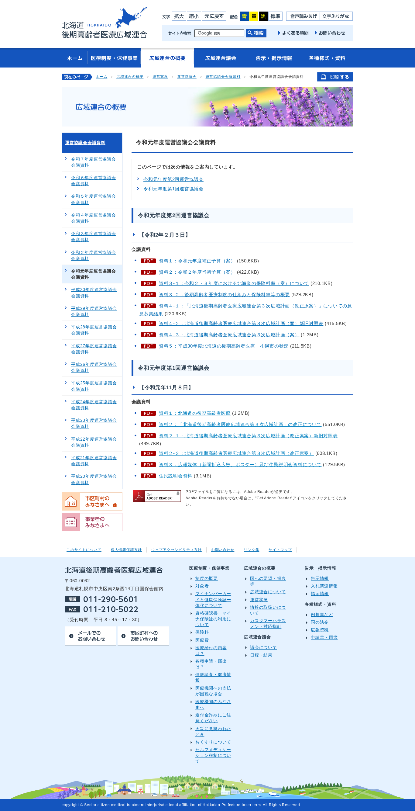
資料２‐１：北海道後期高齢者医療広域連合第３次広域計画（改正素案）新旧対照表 (248, 435)
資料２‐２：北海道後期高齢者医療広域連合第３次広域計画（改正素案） (236, 453)
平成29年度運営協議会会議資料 (94, 311)
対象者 (202, 586)
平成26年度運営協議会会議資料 (94, 367)
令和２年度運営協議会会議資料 (93, 255)
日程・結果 (261, 655)
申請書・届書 (324, 637)
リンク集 (251, 550)
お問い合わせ (223, 550)
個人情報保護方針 (126, 550)
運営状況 (160, 77)
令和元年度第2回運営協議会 (173, 179)
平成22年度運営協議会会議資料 (94, 442)
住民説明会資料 (175, 475)
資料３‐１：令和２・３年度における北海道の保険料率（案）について (234, 283)
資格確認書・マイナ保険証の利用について (213, 619)
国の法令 (320, 622)
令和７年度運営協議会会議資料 (93, 162)
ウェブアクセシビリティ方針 (176, 550)
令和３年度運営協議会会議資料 (93, 236)
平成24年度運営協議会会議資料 (94, 404)
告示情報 (320, 578)
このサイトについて (84, 550)
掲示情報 (320, 593)
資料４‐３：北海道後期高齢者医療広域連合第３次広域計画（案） (229, 334)
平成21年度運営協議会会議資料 (94, 460)
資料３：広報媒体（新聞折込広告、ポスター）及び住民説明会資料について (240, 464)
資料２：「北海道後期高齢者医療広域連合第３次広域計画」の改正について (240, 424)
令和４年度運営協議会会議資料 (93, 218)
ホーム (101, 77)
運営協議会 (187, 77)
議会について (263, 647)
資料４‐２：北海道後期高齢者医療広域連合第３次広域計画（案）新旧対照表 (241, 323)
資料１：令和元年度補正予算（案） (197, 260)
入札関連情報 (324, 586)
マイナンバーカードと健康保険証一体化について (213, 599)
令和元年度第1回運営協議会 (173, 188)
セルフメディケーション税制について (213, 755)
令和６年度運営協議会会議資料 (93, 180)
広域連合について (268, 592)
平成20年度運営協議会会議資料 (94, 479)
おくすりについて (213, 742)
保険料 (202, 632)
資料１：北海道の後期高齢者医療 (195, 413)
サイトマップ (280, 550)
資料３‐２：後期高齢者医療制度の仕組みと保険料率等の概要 (224, 294)
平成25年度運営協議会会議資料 (94, 385)
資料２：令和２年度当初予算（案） (197, 272)
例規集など (322, 614)
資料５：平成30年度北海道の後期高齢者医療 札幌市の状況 (224, 345)
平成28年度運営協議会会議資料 (94, 329)
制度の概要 (206, 578)
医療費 (202, 640)
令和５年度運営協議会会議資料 (93, 199)
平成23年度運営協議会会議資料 (94, 423)
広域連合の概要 (129, 77)
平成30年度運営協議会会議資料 (94, 292)
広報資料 (320, 630)
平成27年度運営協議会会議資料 (94, 348)
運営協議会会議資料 (223, 77)
